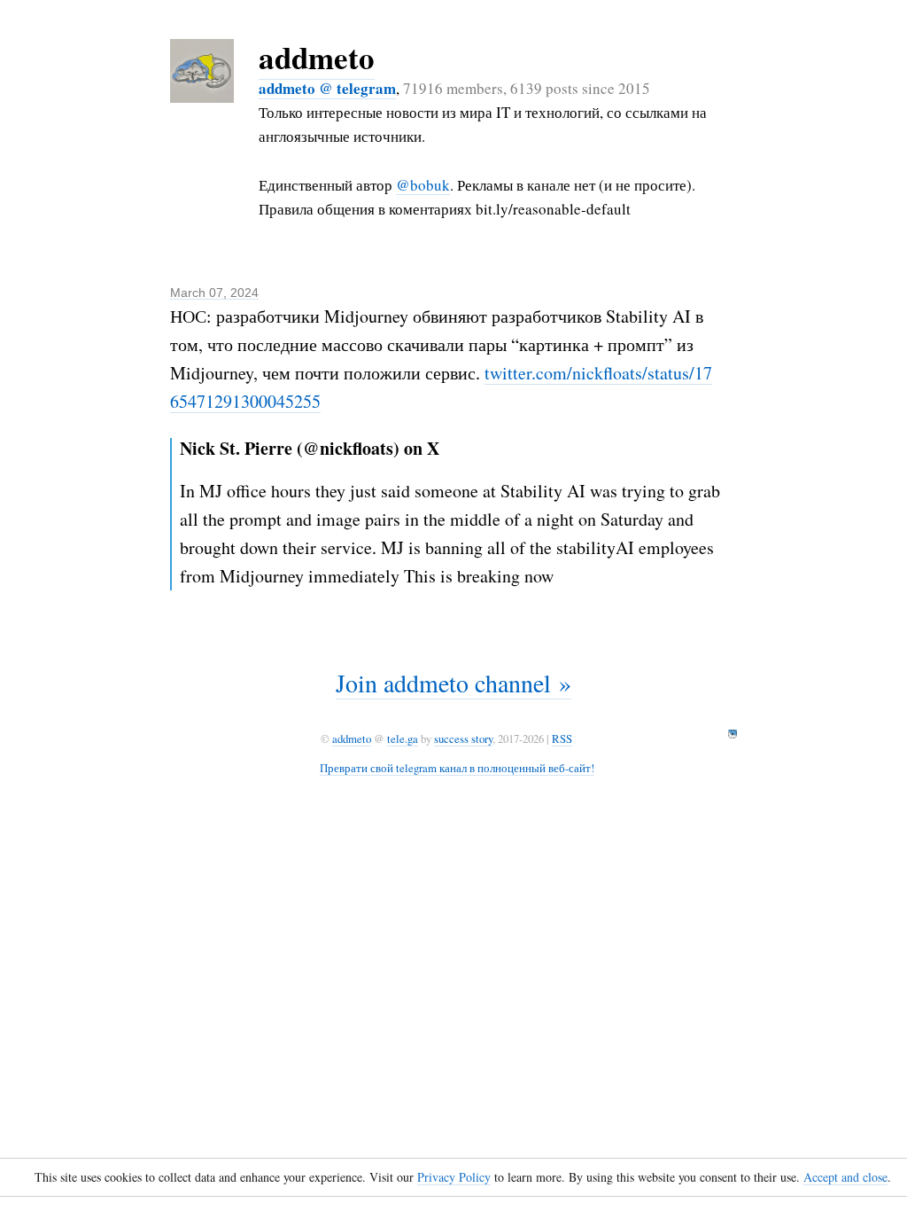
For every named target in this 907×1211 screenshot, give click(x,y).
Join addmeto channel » (453, 682)
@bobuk (423, 185)
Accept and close (845, 1176)
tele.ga (402, 738)
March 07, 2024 (214, 292)
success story (463, 738)
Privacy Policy (454, 1176)
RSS (562, 738)
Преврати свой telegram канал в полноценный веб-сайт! (457, 768)
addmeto (317, 57)
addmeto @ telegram (327, 88)
